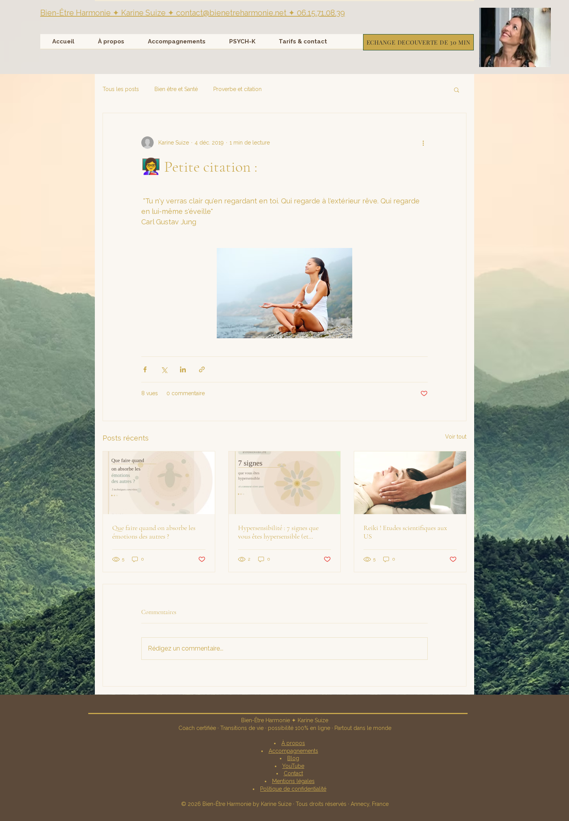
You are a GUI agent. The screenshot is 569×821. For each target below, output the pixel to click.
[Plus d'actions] (423, 142)
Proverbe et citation (237, 89)
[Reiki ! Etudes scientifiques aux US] (410, 482)
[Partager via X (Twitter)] (164, 369)
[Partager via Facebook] (145, 369)
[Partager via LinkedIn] (183, 369)
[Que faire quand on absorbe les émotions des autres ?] (159, 482)
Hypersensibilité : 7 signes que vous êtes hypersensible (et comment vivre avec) (278, 531)
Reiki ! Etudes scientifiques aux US (405, 531)
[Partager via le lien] (202, 369)
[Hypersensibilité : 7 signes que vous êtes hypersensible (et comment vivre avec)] (285, 482)
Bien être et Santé (176, 89)
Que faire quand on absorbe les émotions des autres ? (153, 531)
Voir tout (455, 437)
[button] (515, 37)
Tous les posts (121, 89)
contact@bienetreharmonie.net (231, 12)
